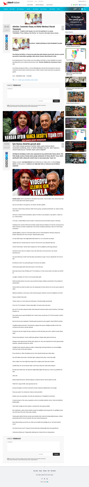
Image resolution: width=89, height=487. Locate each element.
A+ (62, 26)
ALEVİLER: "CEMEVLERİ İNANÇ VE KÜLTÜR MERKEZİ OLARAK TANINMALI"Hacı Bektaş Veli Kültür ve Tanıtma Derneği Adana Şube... (36, 32)
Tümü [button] (58, 9)
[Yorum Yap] (6, 49)
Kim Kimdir (53, 470)
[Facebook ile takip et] (42, 478)
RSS (49, 470)
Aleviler (19, 80)
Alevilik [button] (28, 9)
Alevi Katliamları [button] (20, 9)
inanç (23, 80)
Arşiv (36, 1)
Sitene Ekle (41, 1)
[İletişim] (82, 9)
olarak (25, 80)
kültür (32, 80)
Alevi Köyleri (52, 9)
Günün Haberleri (30, 1)
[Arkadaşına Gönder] (6, 43)
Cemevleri (36, 80)
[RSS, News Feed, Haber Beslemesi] (44, 478)
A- (62, 29)
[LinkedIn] (6, 41)
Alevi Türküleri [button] (43, 9)
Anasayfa (6, 9)
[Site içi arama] (85, 9)
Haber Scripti (43, 481)
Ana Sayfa (35, 470)
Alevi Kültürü (35, 9)
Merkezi (29, 80)
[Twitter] (6, 38)
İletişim (45, 470)
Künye (40, 470)
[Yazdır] (6, 46)
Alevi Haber (12, 9)
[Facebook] (6, 36)
